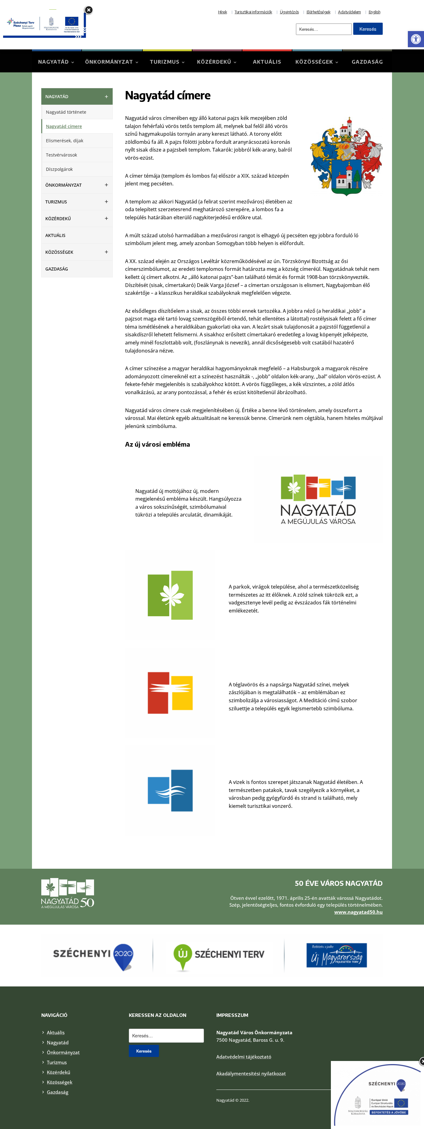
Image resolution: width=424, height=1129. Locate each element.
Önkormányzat (109, 62)
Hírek (222, 11)
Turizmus (164, 62)
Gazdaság (367, 62)
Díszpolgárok (59, 169)
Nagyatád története (66, 112)
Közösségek (314, 62)
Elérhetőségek (319, 11)
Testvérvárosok (61, 155)
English (375, 11)
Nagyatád (53, 62)
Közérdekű (214, 62)
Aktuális (267, 62)
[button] (416, 39)
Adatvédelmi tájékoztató (243, 1057)
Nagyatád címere (64, 126)
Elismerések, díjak (64, 140)
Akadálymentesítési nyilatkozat (251, 1073)
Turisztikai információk (253, 11)
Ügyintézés (289, 11)
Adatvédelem (349, 11)
